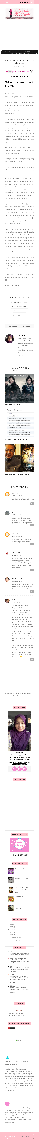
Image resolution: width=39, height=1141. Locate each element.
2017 (11, 932)
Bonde (12, 974)
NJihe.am (15, 512)
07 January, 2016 (17, 496)
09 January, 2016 (17, 581)
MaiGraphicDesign (10, 1139)
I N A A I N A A (17, 578)
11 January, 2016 (16, 602)
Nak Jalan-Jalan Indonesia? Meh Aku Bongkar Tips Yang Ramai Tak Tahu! (19, 969)
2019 (11, 927)
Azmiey (15, 599)
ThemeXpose (19, 1134)
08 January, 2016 (17, 555)
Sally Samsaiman (19, 552)
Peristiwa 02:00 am (21, 878)
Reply (32, 503)
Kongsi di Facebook (20, 302)
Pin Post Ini (21, 311)
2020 (11, 924)
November (15, 940)
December (15, 937)
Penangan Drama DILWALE (16, 440)
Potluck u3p (19, 897)
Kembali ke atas (27, 1139)
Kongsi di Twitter (20, 306)
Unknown (16, 493)
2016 (11, 935)
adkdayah (20, 316)
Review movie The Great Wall (18, 405)
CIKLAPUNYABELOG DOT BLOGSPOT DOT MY (18, 958)
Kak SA (12, 951)
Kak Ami (12, 986)
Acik (11, 966)
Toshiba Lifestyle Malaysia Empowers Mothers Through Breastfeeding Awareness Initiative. (19, 990)
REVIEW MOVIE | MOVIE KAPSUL (17, 474)
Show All (29, 996)
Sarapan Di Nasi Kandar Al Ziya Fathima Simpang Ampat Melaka (19, 954)
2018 (11, 929)
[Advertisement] (19, 36)
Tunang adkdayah (21, 869)
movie (25, 316)
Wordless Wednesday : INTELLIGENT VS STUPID (22, 890)
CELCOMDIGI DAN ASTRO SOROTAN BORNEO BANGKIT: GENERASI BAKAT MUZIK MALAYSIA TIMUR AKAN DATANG (19, 979)
